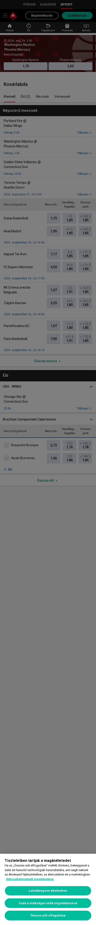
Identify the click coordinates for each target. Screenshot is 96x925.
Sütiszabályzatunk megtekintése (30, 879)
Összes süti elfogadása (48, 915)
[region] (48, 889)
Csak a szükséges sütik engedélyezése (48, 903)
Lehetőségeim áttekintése (48, 890)
